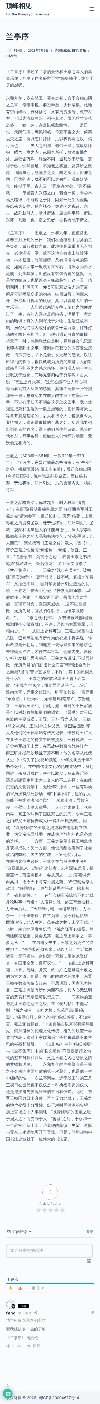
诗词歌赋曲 (62, 50)
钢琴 (75, 50)
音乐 (83, 50)
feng (10, 1313)
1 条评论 (11, 56)
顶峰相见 (19, 5)
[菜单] (91, 9)
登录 (89, 1232)
